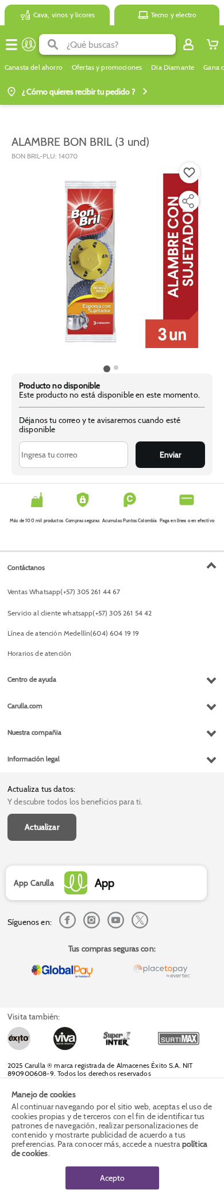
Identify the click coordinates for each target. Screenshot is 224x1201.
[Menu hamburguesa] (11, 44)
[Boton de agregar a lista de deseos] (189, 173)
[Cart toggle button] (212, 44)
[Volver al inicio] (29, 44)
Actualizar (42, 827)
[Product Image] (111, 261)
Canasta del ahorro (34, 67)
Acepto (112, 1178)
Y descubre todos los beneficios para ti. (74, 801)
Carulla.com (25, 705)
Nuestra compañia (34, 732)
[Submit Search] (53, 44)
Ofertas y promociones (107, 67)
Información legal (33, 758)
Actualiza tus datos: (41, 789)
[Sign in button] (188, 44)
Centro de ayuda (31, 679)
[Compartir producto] (188, 201)
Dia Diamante (172, 67)
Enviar (170, 455)
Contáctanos (26, 567)
